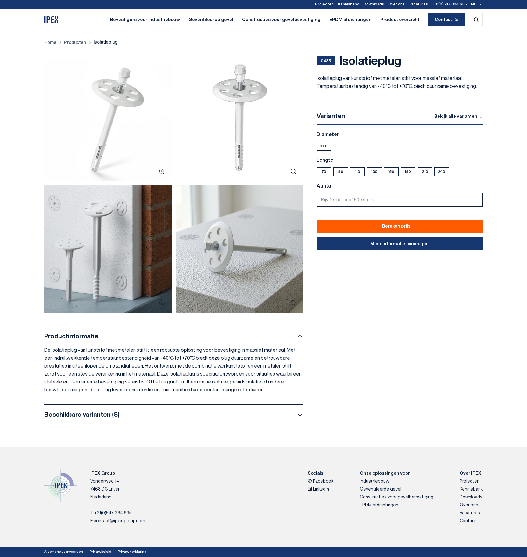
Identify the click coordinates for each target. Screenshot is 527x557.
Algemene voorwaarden (63, 551)
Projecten (324, 4)
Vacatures (418, 4)
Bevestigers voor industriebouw (145, 19)
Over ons (396, 4)
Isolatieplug (105, 42)
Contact (443, 19)
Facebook (322, 481)
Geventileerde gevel (210, 19)
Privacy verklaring (132, 551)
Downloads (374, 4)
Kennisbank (348, 4)
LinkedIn (320, 489)
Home (50, 42)
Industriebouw (374, 481)
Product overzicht (399, 19)
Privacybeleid (100, 551)
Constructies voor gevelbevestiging (281, 19)
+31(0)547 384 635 (449, 4)
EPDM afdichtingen (350, 19)
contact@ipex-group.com (119, 520)
